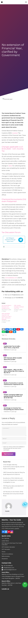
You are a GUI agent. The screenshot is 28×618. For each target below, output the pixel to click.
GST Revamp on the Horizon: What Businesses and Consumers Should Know (13, 493)
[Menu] (26, 2)
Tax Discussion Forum (11, 232)
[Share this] (7, 329)
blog (6, 335)
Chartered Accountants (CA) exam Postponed (14, 200)
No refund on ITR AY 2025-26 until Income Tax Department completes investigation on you (13, 480)
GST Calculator (6, 549)
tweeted (15, 133)
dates (10, 166)
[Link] (2, 2)
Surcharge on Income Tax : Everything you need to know (14, 408)
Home (3, 551)
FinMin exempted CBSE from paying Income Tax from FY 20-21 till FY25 (13, 396)
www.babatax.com (11, 277)
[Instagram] (11, 531)
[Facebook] (3, 531)
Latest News (5, 540)
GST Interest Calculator (8, 547)
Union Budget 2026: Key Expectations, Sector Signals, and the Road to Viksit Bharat (13, 466)
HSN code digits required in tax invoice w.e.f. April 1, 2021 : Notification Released (7, 316)
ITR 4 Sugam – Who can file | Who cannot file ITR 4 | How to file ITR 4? (14, 371)
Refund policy (6, 556)
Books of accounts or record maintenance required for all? (13, 383)
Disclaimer (5, 558)
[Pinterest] (8, 531)
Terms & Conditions (7, 554)
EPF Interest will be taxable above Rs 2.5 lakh (13, 358)
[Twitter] (6, 531)
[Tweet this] (10, 329)
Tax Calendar (5, 538)
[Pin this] (18, 329)
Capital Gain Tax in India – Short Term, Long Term (12, 346)
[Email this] (3, 329)
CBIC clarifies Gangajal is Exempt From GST (19, 307)
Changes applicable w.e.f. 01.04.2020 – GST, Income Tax (12, 149)
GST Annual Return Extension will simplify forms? (6, 307)
